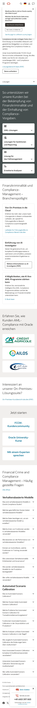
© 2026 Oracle (6, 682)
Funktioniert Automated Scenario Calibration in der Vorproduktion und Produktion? (15, 623)
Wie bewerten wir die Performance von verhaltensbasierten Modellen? (16, 541)
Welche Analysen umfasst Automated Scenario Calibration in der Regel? (15, 632)
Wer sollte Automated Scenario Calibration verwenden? (13, 673)
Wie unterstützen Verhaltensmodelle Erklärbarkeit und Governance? (15, 559)
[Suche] (21, 3)
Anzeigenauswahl (7, 693)
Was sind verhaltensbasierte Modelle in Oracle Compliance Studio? (16, 503)
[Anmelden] (29, 3)
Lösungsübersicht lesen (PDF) (13, 67)
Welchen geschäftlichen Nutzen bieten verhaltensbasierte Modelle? (16, 511)
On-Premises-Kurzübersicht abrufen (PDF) (17, 399)
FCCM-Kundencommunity (18, 424)
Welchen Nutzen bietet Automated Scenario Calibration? (14, 603)
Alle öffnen (6, 490)
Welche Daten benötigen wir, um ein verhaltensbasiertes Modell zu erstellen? (15, 520)
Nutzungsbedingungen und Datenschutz (13, 686)
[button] (3, 3)
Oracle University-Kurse (18, 439)
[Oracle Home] (9, 3)
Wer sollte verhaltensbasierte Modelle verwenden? (15, 578)
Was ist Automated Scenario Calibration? (12, 595)
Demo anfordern (10, 71)
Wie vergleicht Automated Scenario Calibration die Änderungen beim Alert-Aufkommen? (15, 642)
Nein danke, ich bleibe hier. (13, 29)
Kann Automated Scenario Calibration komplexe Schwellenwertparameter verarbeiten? (15, 652)
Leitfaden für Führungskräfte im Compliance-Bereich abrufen (16, 231)
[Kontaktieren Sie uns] (33, 3)
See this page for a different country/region (18, 34)
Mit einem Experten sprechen (18, 453)
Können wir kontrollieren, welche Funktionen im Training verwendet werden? (14, 550)
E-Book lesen (9, 299)
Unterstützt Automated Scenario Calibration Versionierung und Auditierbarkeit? (13, 663)
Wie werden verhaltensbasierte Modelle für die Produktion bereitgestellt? (13, 569)
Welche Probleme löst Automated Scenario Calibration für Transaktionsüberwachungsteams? (14, 612)
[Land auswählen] (25, 3)
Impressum (5, 689)
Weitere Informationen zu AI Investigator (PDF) (17, 265)
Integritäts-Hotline (7, 696)
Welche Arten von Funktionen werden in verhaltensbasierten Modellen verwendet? (15, 531)
